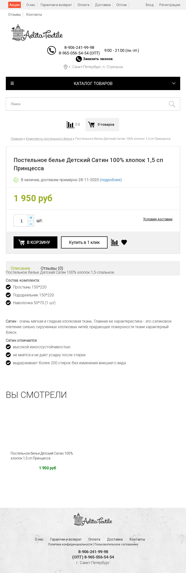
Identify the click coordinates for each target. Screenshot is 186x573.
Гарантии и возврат (56, 5)
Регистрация (169, 5)
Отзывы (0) (52, 268)
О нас (30, 5)
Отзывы (14, 14)
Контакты (34, 14)
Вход (150, 5)
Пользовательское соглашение (116, 544)
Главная (17, 138)
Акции (14, 5)
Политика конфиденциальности (70, 544)
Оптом (121, 5)
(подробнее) (111, 180)
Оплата (83, 5)
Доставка (103, 5)
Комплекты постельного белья (49, 138)
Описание (20, 268)
